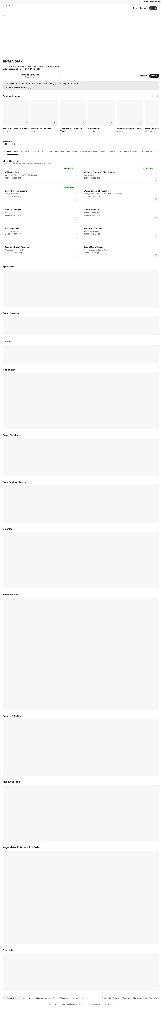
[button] (16, 116)
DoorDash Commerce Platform (127, 998)
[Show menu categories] (3, 151)
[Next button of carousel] (157, 96)
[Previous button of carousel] (153, 96)
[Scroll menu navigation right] (157, 151)
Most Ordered (13, 151)
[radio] (143, 76)
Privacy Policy (77, 998)
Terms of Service (60, 998)
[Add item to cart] (26, 123)
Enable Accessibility (152, 2)
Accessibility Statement (39, 998)
